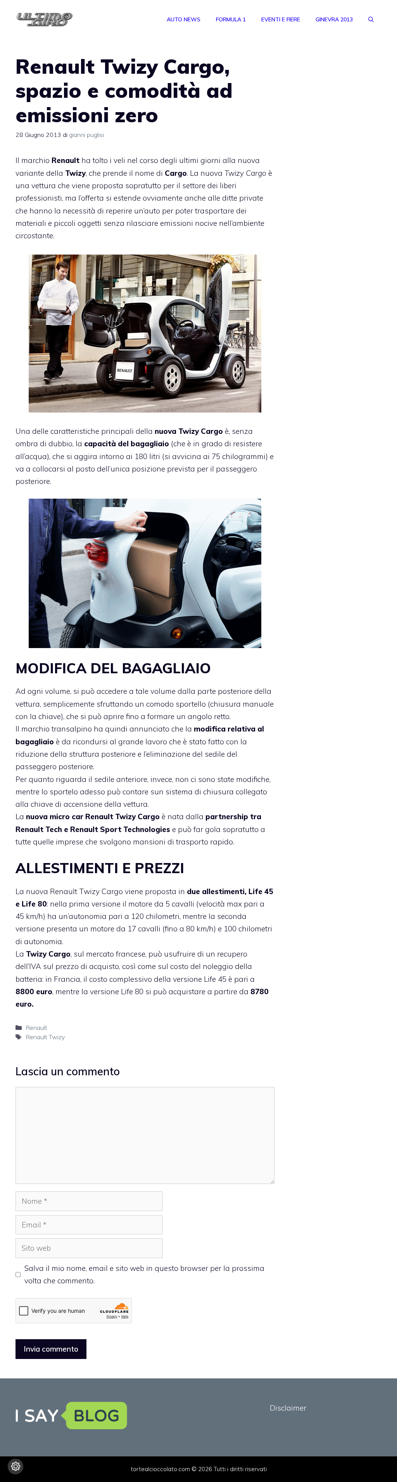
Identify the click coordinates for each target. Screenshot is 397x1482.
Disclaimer (288, 1408)
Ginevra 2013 (334, 19)
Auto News (183, 19)
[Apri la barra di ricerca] (371, 19)
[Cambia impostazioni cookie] (15, 1466)
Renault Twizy (110, 816)
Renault (36, 1027)
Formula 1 (231, 19)
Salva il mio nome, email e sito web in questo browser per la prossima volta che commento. (144, 1274)
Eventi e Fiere (280, 19)
